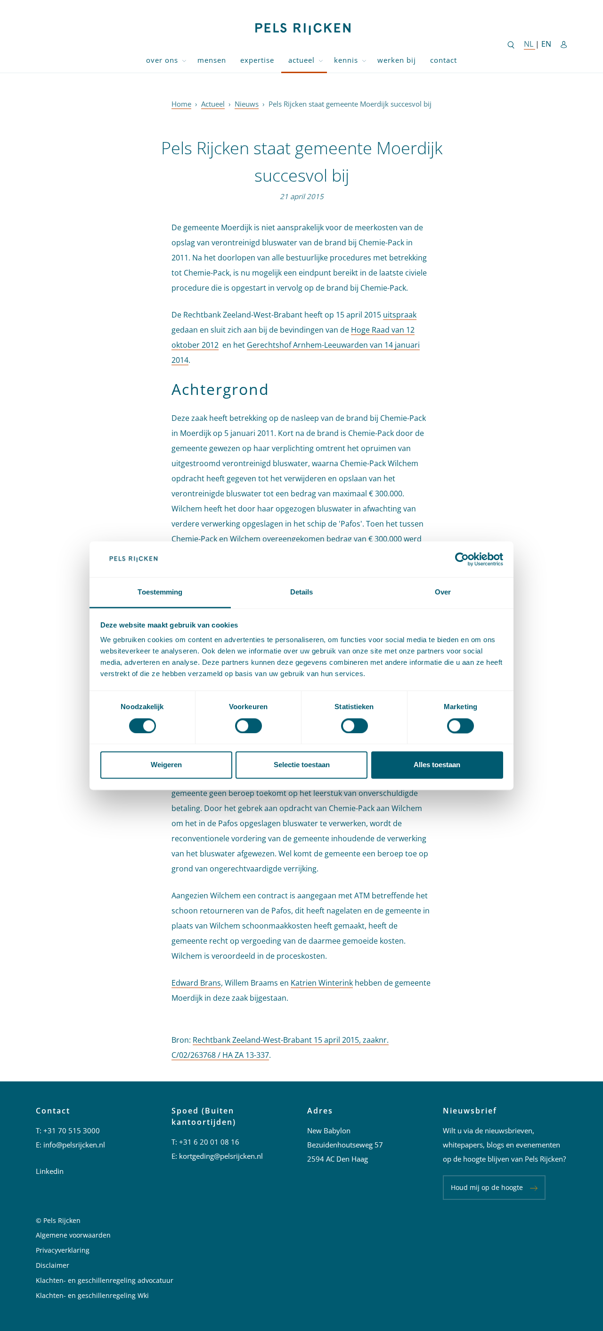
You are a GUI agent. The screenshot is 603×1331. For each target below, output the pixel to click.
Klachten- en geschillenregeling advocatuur (104, 1280)
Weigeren (166, 765)
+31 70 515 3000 (71, 1130)
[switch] (248, 725)
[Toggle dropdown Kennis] (364, 60)
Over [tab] (443, 592)
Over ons (162, 60)
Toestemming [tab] (160, 592)
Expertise (257, 60)
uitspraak (399, 315)
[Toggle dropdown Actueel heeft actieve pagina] (321, 60)
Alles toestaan (437, 765)
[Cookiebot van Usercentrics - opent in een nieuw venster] (462, 559)
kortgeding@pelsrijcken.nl (221, 1156)
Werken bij (396, 60)
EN (546, 44)
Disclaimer (52, 1265)
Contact (443, 60)
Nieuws (247, 104)
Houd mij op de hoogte (487, 1187)
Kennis (346, 60)
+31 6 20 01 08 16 (209, 1142)
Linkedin (50, 1171)
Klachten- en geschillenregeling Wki (92, 1295)
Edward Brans (196, 983)
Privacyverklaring (63, 1250)
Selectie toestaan (302, 765)
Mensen (211, 60)
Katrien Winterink (322, 983)
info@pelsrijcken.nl (74, 1144)
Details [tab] (301, 592)
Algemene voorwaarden (73, 1235)
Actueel (301, 60)
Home (181, 104)
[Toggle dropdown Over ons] (184, 60)
